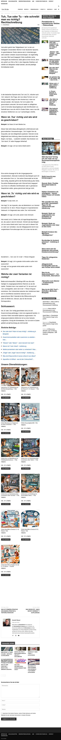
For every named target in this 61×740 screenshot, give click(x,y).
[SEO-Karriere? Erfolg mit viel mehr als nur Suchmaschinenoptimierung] (51, 148)
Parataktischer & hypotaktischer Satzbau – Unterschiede (51, 23)
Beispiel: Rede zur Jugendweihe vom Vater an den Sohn (50, 225)
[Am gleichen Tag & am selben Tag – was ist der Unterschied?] (45, 77)
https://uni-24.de (15, 622)
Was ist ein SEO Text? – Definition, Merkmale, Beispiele (50, 291)
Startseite (20, 9)
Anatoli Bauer (6, 24)
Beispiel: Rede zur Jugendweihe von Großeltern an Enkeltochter (48, 215)
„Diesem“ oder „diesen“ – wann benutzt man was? (54, 54)
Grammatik (7, 13)
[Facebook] (13, 636)
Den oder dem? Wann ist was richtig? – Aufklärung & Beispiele (54, 70)
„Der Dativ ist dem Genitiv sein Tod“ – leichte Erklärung (53, 102)
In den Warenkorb (6, 397)
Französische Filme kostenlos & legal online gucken (50, 317)
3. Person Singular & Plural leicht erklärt (53, 93)
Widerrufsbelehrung (24, 1)
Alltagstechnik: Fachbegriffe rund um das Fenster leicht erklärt (51, 265)
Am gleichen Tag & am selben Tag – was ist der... (54, 78)
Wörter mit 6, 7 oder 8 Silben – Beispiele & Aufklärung (7, 654)
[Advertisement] (20, 81)
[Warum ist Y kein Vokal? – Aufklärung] (34, 649)
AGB (33, 1)
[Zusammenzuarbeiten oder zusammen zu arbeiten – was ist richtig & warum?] (45, 41)
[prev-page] (2, 675)
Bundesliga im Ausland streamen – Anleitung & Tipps (50, 242)
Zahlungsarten (12, 1)
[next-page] (5, 675)
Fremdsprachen (34, 9)
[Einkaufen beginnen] (58, 9)
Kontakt (51, 1)
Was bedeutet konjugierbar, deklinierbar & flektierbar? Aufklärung (32, 669)
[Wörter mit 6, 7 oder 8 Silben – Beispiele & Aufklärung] (7, 649)
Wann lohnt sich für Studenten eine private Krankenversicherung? (50, 250)
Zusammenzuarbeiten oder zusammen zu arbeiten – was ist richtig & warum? (54, 44)
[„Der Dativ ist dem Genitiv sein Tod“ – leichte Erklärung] (45, 99)
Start (2, 13)
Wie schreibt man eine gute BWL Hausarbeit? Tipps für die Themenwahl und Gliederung (50, 205)
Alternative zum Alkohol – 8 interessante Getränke (50, 282)
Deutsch (26, 9)
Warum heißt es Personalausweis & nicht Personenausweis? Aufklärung (51, 303)
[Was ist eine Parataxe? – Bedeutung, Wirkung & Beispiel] (7, 661)
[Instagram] (16, 636)
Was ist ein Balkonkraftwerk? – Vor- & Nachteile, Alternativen (51, 274)
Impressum (4, 1)
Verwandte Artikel (8, 643)
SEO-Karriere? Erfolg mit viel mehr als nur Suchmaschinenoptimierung (51, 159)
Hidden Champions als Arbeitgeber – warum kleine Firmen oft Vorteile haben (51, 194)
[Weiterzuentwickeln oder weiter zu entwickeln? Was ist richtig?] (45, 60)
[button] (59, 6)
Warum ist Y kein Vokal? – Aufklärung (32, 653)
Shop (55, 9)
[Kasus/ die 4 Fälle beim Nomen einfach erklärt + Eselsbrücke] (20, 648)
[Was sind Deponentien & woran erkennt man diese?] (20, 661)
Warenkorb (4, 3)
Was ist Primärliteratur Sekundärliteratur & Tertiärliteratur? (9, 611)
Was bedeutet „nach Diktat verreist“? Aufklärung (33, 611)
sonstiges (49, 9)
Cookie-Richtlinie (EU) (41, 1)
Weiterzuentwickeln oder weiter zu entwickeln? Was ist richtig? (54, 62)
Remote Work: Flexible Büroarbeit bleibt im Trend (50, 184)
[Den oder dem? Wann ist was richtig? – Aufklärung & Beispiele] (45, 68)
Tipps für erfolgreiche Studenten (49, 258)
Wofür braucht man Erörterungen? (49, 177)
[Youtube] (19, 636)
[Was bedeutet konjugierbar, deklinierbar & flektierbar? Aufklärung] (34, 662)
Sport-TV (43, 9)
